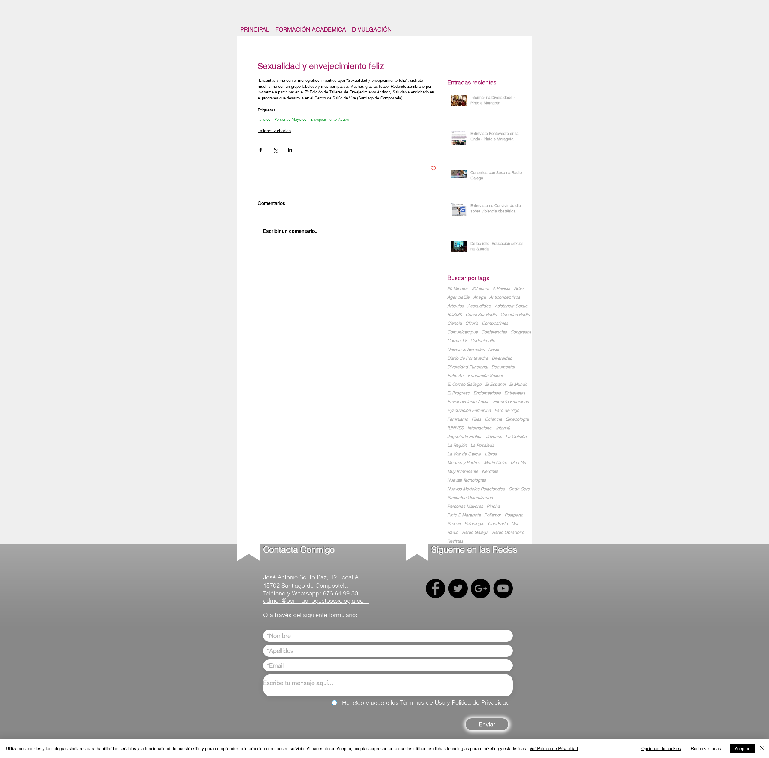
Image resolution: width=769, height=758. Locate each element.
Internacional (479, 428)
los (395, 702)
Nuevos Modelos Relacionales (476, 489)
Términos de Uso (422, 702)
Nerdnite (490, 471)
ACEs (519, 288)
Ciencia (454, 323)
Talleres (264, 119)
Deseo (494, 349)
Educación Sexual (485, 375)
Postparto (514, 515)
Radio (452, 532)
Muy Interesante (462, 471)
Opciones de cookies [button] (661, 748)
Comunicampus (462, 332)
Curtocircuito (482, 340)
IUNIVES (455, 428)
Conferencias (494, 332)
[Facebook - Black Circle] (435, 588)
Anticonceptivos (504, 297)
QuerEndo (498, 523)
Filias (476, 419)
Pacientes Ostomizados (470, 497)
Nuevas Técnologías (466, 480)
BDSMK (454, 314)
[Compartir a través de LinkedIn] (290, 150)
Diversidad (502, 358)
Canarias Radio (515, 314)
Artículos (455, 306)
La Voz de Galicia (464, 454)
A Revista (501, 288)
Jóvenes (494, 436)
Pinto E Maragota (464, 515)
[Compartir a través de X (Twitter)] (275, 150)
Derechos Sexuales (466, 349)
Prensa (454, 523)
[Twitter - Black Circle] (458, 588)
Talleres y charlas (274, 130)
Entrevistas (514, 393)
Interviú (503, 428)
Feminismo (457, 419)
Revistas (455, 541)
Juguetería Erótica (464, 436)
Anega (479, 297)
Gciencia (493, 419)
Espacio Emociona (511, 401)
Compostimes (495, 323)
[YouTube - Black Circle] (503, 588)
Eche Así (455, 375)
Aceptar (742, 748)
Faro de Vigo (506, 410)
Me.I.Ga (518, 462)
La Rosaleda (482, 445)
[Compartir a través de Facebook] (260, 150)
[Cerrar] (761, 748)
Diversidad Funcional (467, 367)
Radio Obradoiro (508, 532)
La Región (457, 445)
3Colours (480, 288)
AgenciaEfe (458, 297)
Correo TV (457, 340)
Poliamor (492, 515)
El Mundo (518, 384)
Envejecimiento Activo (329, 119)
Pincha (493, 506)
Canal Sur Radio (481, 314)
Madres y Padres (463, 462)
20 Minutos (457, 288)
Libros (491, 454)
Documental (503, 367)
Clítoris (471, 323)
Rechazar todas (706, 748)
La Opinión (516, 436)
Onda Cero (519, 489)
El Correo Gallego (464, 384)
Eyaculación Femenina (469, 410)
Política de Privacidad (480, 702)
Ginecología (517, 419)
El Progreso (458, 393)
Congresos (520, 332)
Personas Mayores (290, 119)
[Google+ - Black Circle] (480, 588)
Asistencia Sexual (511, 306)
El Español (495, 384)
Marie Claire (495, 462)
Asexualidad (479, 306)
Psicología (474, 523)
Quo (515, 523)
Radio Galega (475, 532)
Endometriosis (487, 393)
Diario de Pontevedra (467, 358)
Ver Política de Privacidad (554, 748)
